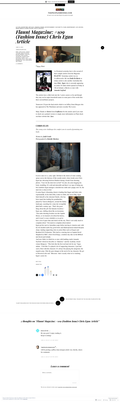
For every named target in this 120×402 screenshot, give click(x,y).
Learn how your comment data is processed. (67, 387)
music (23, 59)
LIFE (77, 27)
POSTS (36, 28)
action (18, 27)
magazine (18, 59)
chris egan (22, 51)
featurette (58, 27)
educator (44, 330)
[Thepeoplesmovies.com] (60, 10)
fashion (27, 54)
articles (31, 27)
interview (18, 56)
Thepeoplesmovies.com (60, 13)
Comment (74, 382)
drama (42, 27)
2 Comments (19, 63)
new (27, 59)
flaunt (26, 55)
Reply (56, 340)
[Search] (62, 5)
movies (81, 27)
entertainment (50, 27)
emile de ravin (25, 53)
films (64, 27)
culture (18, 53)
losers (23, 57)
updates (41, 28)
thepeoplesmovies (21, 49)
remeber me (19, 60)
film (22, 55)
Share (43, 66)
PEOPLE (31, 28)
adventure (24, 27)
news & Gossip (24, 28)
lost (26, 57)
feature (18, 55)
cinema (28, 51)
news (17, 28)
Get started (71, 1)
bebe (17, 51)
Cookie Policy (25, 399)
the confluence (27, 60)
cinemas (37, 27)
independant (71, 27)
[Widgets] (57, 5)
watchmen (19, 61)
